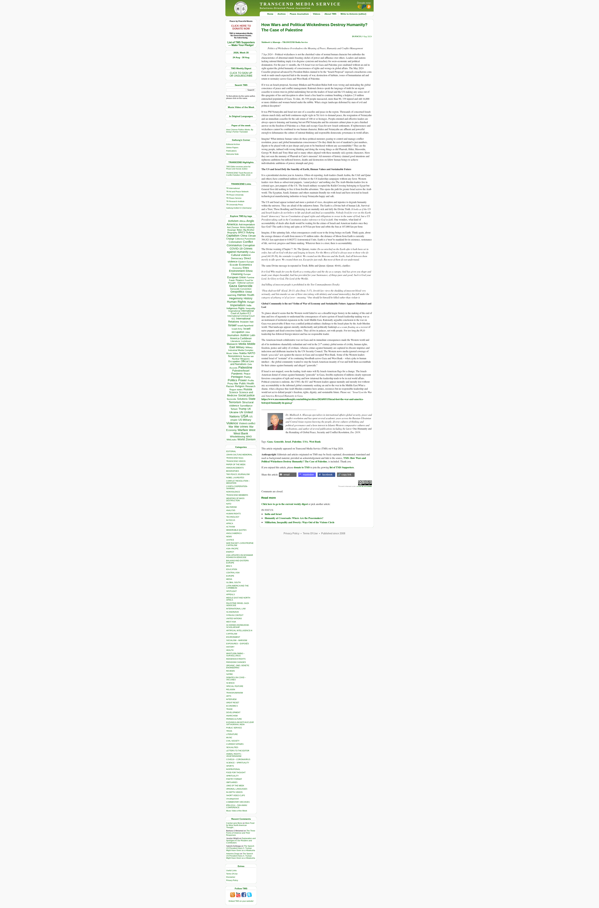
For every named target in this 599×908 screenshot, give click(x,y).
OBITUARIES (231, 782)
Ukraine (233, 412)
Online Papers (232, 148)
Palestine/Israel (240, 370)
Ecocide (234, 265)
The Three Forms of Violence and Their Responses (240, 833)
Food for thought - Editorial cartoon (241, 281)
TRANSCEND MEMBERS (237, 495)
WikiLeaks (231, 439)
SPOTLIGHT (231, 591)
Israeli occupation (241, 330)
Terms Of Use (232, 874)
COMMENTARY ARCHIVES (238, 802)
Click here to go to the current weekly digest (284, 504)
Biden (239, 230)
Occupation (234, 361)
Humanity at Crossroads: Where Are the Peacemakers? (294, 518)
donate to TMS (302, 467)
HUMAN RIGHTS (233, 514)
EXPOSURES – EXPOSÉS (237, 644)
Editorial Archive (233, 144)
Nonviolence (235, 356)
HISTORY (230, 647)
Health (250, 295)
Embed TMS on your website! (241, 901)
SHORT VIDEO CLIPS (235, 795)
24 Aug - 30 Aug (241, 57)
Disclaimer (230, 877)
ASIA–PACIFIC (232, 549)
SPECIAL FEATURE (234, 686)
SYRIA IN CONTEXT (234, 615)
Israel (232, 325)
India (248, 305)
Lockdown (246, 341)
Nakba (243, 353)
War (231, 426)
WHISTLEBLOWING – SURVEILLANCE (235, 654)
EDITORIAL (231, 451)
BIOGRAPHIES (232, 471)
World (241, 439)
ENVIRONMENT (233, 637)
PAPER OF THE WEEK (236, 464)
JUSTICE (230, 540)
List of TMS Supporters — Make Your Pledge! (241, 44)
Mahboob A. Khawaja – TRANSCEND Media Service (284, 42)
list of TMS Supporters (342, 467)
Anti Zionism (233, 227)
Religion (239, 386)
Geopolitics (237, 291)
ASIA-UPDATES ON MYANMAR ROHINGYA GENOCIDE (239, 556)
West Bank (241, 433)
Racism (230, 386)
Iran (251, 322)
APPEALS (230, 594)
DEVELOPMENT (233, 712)
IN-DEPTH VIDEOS (234, 792)
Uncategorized (232, 799)
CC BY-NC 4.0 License (364, 486)
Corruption (249, 245)
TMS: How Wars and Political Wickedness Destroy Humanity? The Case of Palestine (313, 459)
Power (242, 380)
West (252, 430)
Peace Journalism (299, 14)
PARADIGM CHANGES (236, 662)
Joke (247, 332)
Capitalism (232, 235)
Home (270, 14)
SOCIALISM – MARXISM (236, 640)
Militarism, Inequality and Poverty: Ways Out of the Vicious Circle (299, 522)
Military (240, 347)
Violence (232, 423)
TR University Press (234, 205)
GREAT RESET (232, 703)
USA (244, 416)
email (287, 474)
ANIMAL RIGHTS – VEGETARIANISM (234, 755)
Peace (247, 373)
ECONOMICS (232, 706)
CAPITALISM (231, 634)
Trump (242, 408)
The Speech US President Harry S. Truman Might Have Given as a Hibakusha (240, 848)
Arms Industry (247, 227)
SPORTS (230, 766)
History (248, 298)
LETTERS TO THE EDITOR (237, 751)
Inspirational (234, 311)
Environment (237, 270)
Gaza (233, 286)
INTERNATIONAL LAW (236, 609)
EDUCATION (231, 569)
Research (250, 386)
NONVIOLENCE (233, 492)
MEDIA (229, 579)
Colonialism (235, 242)
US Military (244, 419)
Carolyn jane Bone (234, 823)
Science (233, 392)
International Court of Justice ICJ (242, 312)
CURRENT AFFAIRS (234, 744)
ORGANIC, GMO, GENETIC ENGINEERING (237, 666)
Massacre (232, 344)
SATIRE (229, 674)
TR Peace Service (233, 198)
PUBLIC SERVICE (234, 728)
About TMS (330, 14)
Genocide (245, 286)
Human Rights (236, 301)
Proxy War (232, 383)
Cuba (252, 252)
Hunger (251, 302)
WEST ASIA (231, 622)
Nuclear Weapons (241, 359)
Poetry (247, 377)
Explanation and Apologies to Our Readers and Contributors (241, 840)
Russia (247, 389)
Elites (246, 267)
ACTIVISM (230, 527)
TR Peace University (234, 195)
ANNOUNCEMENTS (235, 468)
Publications (231, 151)
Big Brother (248, 230)
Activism (233, 221)
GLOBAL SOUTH (233, 582)
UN (241, 412)
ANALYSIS (230, 510)
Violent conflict (247, 423)
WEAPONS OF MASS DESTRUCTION (235, 499)
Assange (231, 230)
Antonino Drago (233, 854)
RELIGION (230, 689)
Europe (247, 274)
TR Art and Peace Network (237, 192)
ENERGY (230, 552)
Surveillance (246, 405)
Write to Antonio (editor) (353, 14)
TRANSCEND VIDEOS (236, 461)
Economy (237, 268)
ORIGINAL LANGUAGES (236, 789)
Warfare (243, 430)
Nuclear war (248, 356)
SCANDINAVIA (232, 612)
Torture (234, 409)
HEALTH (230, 650)
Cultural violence (241, 255)
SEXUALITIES (232, 747)
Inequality (250, 308)
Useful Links (231, 870)
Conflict (248, 241)
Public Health (246, 383)
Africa (242, 221)
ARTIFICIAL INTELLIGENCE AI (239, 630)
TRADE (229, 709)
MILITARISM (231, 507)
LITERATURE (232, 734)
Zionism (251, 439)
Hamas (241, 294)
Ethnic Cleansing (242, 272)
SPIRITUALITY (232, 776)
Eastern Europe (246, 262)
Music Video (232, 353)
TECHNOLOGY (232, 517)
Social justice (246, 395)
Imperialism (238, 305)
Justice (244, 335)
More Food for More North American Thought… (240, 825)
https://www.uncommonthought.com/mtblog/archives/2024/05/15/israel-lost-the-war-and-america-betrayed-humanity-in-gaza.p (312, 400)
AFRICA (229, 523)
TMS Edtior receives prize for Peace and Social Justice (238, 168)
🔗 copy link (344, 474)
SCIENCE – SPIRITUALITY (237, 763)
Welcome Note (232, 154)
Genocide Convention (240, 289)
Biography (232, 232)
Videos (316, 14)
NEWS (229, 537)
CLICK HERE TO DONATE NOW (241, 27)
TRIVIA (229, 731)
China (243, 235)
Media (242, 343)
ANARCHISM (232, 716)
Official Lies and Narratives (242, 362)
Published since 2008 (333, 533)
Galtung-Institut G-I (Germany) (238, 208)
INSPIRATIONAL (233, 769)
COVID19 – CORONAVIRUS (238, 759)
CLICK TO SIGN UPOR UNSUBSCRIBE (241, 74)
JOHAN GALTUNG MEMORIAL (239, 455)
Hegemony (236, 298)
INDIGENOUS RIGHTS (236, 659)
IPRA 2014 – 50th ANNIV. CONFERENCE (236, 806)
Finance (240, 280)
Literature (235, 341)
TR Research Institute (235, 201)
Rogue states (236, 389)
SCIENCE (230, 683)
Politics (232, 380)
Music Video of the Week (236, 811)
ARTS (228, 696)
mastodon (308, 474)
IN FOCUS (230, 520)
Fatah (232, 280)
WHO (249, 436)
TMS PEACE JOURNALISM (238, 474)
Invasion (244, 322)
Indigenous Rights (235, 308)
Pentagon (237, 376)
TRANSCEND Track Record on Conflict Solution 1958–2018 (239, 174)
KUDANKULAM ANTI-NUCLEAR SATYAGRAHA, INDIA (240, 723)
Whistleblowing (237, 436)
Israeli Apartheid (245, 325)
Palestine (245, 367)
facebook (327, 474)
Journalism (233, 335)
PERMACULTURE (234, 719)
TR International (233, 188)
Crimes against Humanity (239, 250)
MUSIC (229, 738)
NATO (251, 353)
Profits (251, 380)
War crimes (241, 426)
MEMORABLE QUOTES (236, 530)
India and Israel (273, 514)
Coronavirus (234, 245)
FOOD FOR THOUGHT (236, 772)
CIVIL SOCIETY (232, 741)
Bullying (250, 232)
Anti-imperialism (247, 224)
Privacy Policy (232, 880)
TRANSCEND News (234, 458)
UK (249, 408)
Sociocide (231, 399)
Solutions (242, 398)
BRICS (241, 232)
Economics (245, 264)
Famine (250, 277)
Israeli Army (237, 329)
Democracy (237, 258)
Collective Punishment (245, 239)
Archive (282, 14)
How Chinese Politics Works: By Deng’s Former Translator (239, 131)
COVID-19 (236, 248)
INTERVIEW (231, 699)
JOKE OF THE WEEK (235, 786)
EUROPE (230, 576)
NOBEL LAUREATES (235, 478)
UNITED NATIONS (234, 618)
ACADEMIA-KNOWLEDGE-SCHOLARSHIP (237, 626)
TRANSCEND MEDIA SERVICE (300, 4)
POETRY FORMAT (234, 779)
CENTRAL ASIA (233, 573)
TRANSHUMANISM (234, 693)
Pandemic (237, 373)
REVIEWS (230, 671)
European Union (236, 277)
